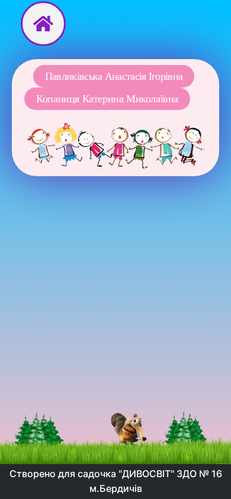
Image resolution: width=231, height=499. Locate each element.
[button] (113, 76)
